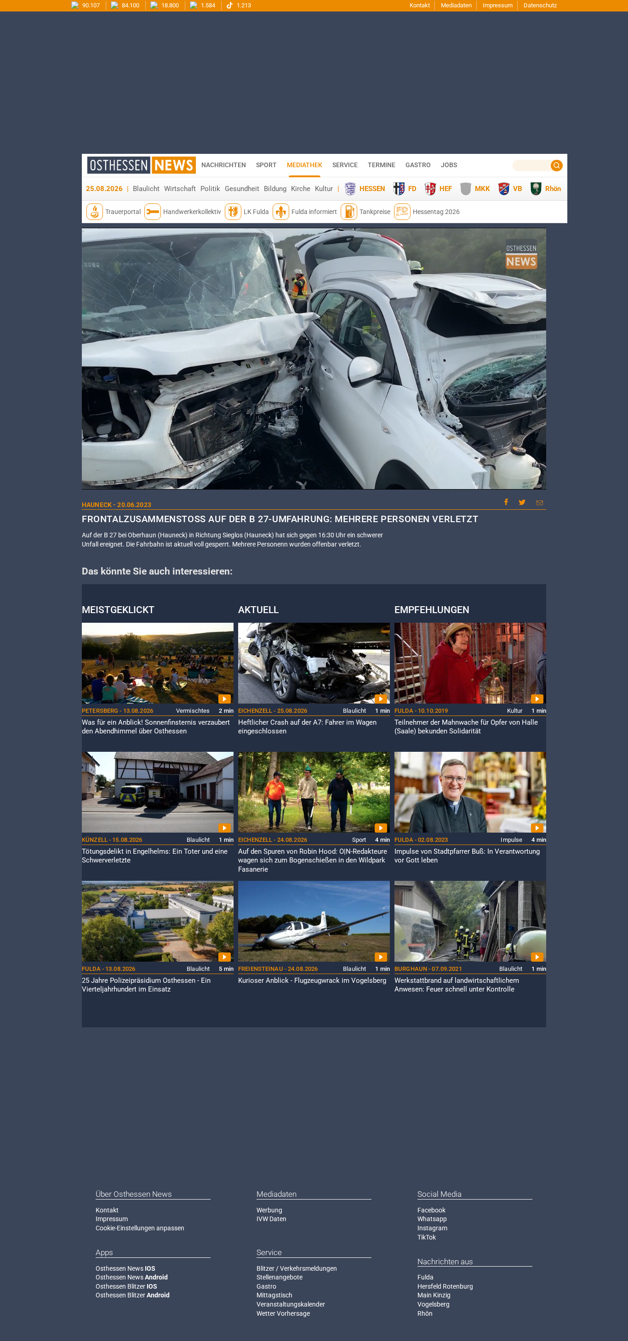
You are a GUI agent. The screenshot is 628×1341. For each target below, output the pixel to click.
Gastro (266, 1286)
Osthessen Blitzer (126, 1286)
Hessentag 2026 (436, 211)
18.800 (169, 5)
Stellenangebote (280, 1277)
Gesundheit (242, 189)
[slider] (313, 483)
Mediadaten (456, 5)
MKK (482, 189)
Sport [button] (266, 165)
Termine (381, 165)
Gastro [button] (418, 165)
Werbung (269, 1210)
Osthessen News (125, 1268)
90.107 (90, 5)
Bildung (275, 189)
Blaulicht (146, 189)
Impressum (498, 5)
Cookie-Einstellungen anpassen (140, 1228)
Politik (210, 189)
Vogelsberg (433, 1304)
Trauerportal (123, 211)
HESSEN (372, 189)
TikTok (426, 1237)
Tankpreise (375, 211)
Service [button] (345, 165)
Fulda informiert (314, 211)
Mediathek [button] (304, 165)
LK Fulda (256, 211)
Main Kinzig (434, 1295)
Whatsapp (432, 1219)
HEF (446, 189)
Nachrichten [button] (223, 165)
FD (412, 189)
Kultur (324, 189)
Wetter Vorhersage (283, 1313)
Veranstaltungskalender (291, 1304)
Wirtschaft (180, 189)
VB (517, 189)
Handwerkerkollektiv (192, 211)
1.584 (207, 5)
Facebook (431, 1210)
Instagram (432, 1228)
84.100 (129, 5)
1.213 (243, 5)
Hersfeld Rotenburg (445, 1286)
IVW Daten (271, 1219)
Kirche (300, 189)
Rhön (553, 189)
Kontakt (420, 5)
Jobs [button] (449, 165)
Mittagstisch (274, 1295)
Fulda (425, 1277)
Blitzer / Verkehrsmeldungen (297, 1268)
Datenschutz (540, 5)
